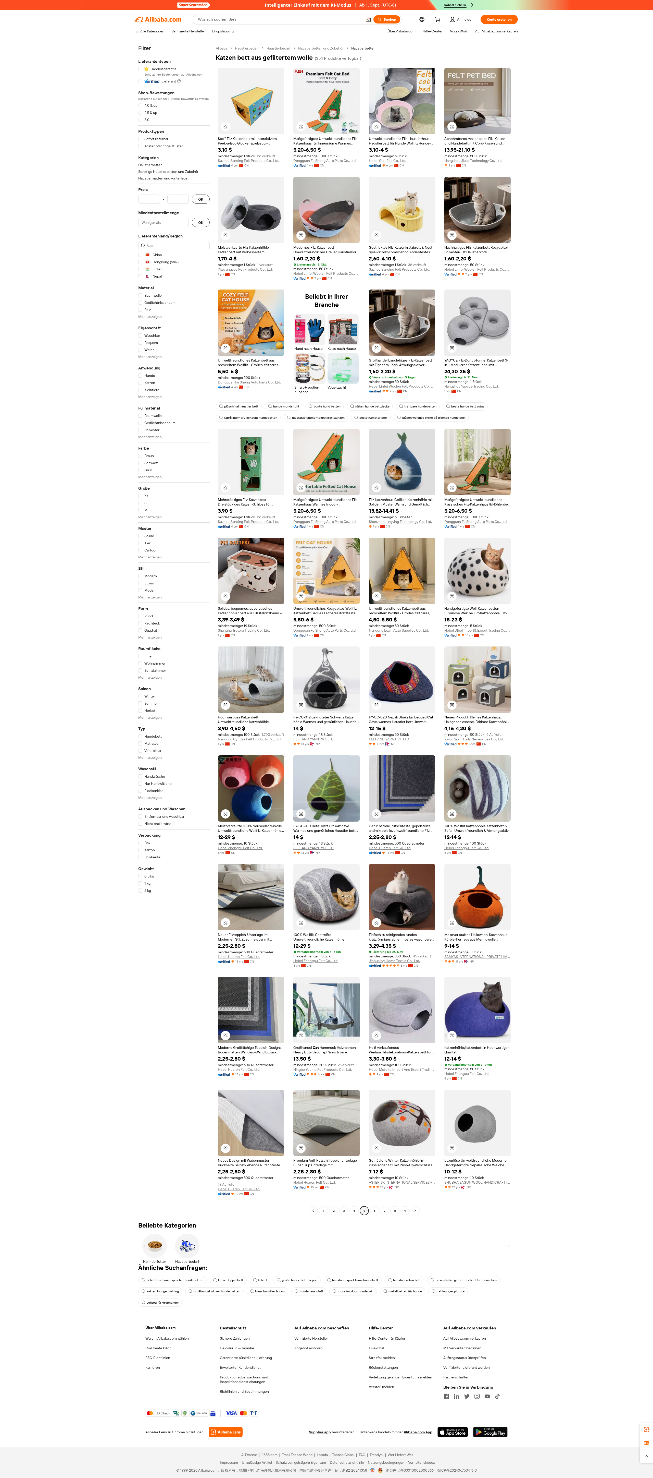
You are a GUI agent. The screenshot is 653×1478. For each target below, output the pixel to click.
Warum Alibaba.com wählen (167, 1338)
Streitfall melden (382, 1358)
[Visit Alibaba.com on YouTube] (487, 1396)
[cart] (438, 20)
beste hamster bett (373, 417)
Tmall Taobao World (297, 1455)
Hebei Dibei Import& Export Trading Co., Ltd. (477, 630)
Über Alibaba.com (160, 1328)
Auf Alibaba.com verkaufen (464, 1338)
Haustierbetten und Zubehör (321, 48)
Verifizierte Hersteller (311, 1338)
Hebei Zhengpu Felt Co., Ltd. (240, 848)
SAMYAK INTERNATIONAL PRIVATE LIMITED (477, 957)
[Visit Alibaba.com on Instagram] (477, 1396)
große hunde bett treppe (299, 1280)
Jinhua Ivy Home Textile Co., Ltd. (394, 961)
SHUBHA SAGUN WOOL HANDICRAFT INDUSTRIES (477, 1182)
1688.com (270, 1455)
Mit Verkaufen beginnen (462, 1348)
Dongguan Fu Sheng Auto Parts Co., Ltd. (324, 161)
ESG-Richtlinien (157, 1358)
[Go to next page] (415, 1210)
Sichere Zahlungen (235, 1338)
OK (200, 199)
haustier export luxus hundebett (355, 1280)
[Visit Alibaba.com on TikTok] (497, 1396)
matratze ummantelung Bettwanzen (318, 417)
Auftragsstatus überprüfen (464, 1358)
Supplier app (320, 1432)
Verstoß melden (381, 1387)
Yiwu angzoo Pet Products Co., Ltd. (245, 269)
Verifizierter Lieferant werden (466, 1367)
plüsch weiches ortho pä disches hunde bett (434, 417)
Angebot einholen (308, 1348)
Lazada (322, 1455)
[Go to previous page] (313, 1210)
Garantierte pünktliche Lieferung (246, 1358)
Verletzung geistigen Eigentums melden (400, 1377)
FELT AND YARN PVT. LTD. (313, 739)
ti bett (262, 1280)
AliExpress (249, 1455)
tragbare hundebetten (420, 406)
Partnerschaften (456, 1377)
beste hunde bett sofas (467, 406)
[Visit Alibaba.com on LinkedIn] (457, 1396)
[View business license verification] (372, 1470)
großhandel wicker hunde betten (217, 1291)
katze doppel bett (230, 1280)
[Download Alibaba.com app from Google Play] (490, 1432)
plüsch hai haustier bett (241, 406)
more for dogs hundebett (356, 1291)
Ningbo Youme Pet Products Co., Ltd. (322, 1069)
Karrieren (152, 1367)
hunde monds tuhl (286, 406)
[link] (646, 1429)
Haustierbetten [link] (363, 48)
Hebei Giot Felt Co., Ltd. (387, 161)
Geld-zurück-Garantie (237, 1348)
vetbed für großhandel (163, 1302)
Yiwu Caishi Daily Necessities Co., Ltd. (474, 739)
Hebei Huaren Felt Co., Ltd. (390, 848)
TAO (362, 1455)
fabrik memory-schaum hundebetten (250, 417)
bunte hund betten (327, 406)
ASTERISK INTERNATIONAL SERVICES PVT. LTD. (402, 1182)
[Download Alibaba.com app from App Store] (452, 1432)
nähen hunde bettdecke (372, 406)
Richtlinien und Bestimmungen (244, 1391)
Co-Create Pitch (158, 1348)
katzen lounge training (163, 1291)
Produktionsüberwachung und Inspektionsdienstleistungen (244, 1379)
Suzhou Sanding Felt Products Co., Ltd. (248, 161)
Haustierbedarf (247, 48)
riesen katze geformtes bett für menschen (466, 1280)
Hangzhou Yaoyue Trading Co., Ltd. (471, 386)
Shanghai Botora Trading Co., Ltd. (244, 630)
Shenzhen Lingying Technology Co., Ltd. (400, 522)
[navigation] (174, 630)
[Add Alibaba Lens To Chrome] (226, 1432)
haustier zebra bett (407, 1280)
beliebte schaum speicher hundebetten (175, 1280)
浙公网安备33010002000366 (410, 1470)
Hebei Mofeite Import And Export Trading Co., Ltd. (402, 1069)
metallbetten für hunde (405, 1291)
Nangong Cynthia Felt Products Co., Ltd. (249, 739)
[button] (368, 19)
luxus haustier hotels (270, 1291)
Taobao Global (343, 1455)
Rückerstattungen (383, 1367)
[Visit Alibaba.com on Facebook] (446, 1396)
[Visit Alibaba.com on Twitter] (467, 1396)
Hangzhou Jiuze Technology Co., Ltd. (473, 161)
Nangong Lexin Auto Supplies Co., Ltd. (399, 630)
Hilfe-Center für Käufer (387, 1338)
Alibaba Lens (156, 1432)
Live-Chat (376, 1348)
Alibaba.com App (418, 1432)
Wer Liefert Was (400, 1455)
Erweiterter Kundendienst (240, 1367)
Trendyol (376, 1455)
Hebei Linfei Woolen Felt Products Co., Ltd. (326, 273)
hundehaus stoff (311, 1291)
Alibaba (221, 48)
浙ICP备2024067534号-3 (457, 1470)
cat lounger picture (450, 1291)
